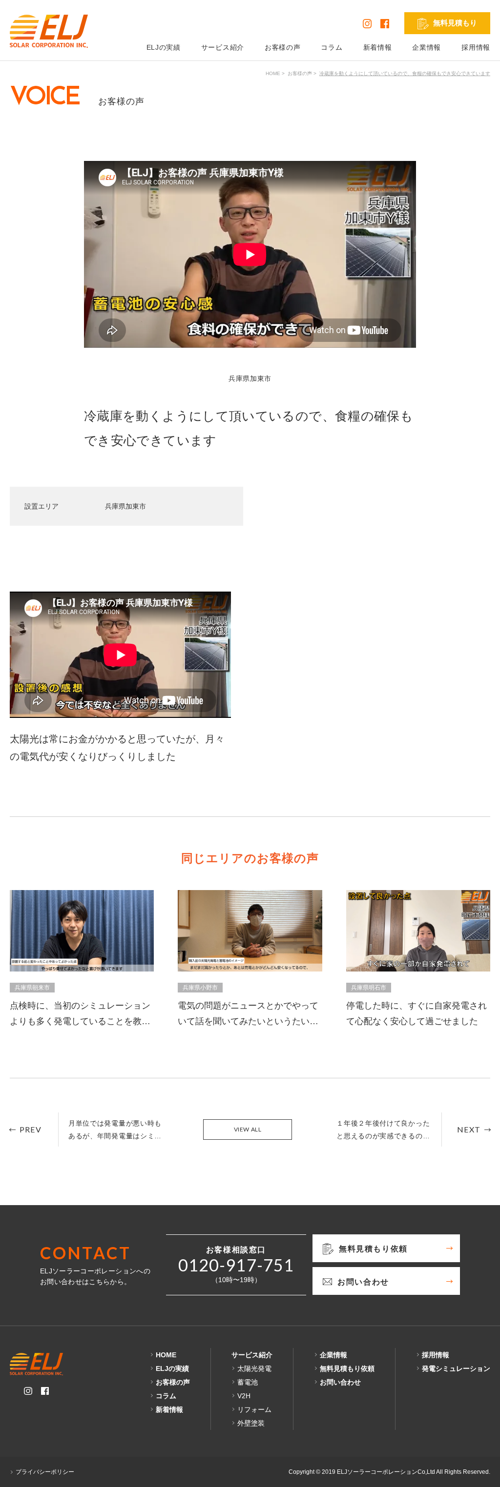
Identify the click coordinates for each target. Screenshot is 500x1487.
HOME (273, 73)
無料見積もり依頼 (347, 1368)
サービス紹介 (222, 47)
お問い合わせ (340, 1382)
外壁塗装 (251, 1423)
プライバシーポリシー (45, 1471)
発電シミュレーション (456, 1368)
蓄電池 (247, 1382)
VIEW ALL (248, 1129)
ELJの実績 (163, 47)
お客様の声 (283, 47)
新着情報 (377, 47)
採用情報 (475, 47)
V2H (243, 1396)
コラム (331, 47)
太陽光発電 (254, 1368)
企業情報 (426, 47)
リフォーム (254, 1409)
